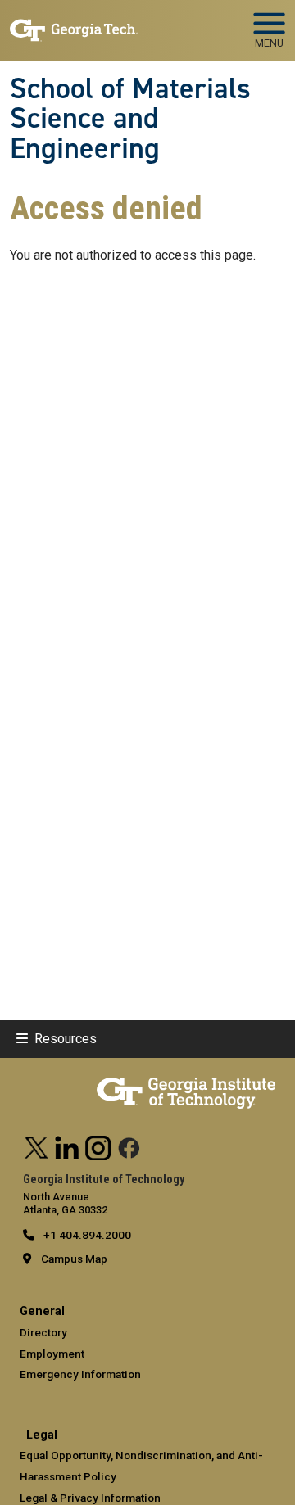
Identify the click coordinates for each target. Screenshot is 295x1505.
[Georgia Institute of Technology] (74, 23)
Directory (43, 1332)
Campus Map (74, 1258)
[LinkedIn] (67, 1145)
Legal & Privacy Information (90, 1497)
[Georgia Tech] (186, 1084)
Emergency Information (80, 1374)
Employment (52, 1353)
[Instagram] (98, 1145)
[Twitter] (37, 1145)
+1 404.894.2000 (86, 1234)
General (42, 1311)
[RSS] (129, 1145)
